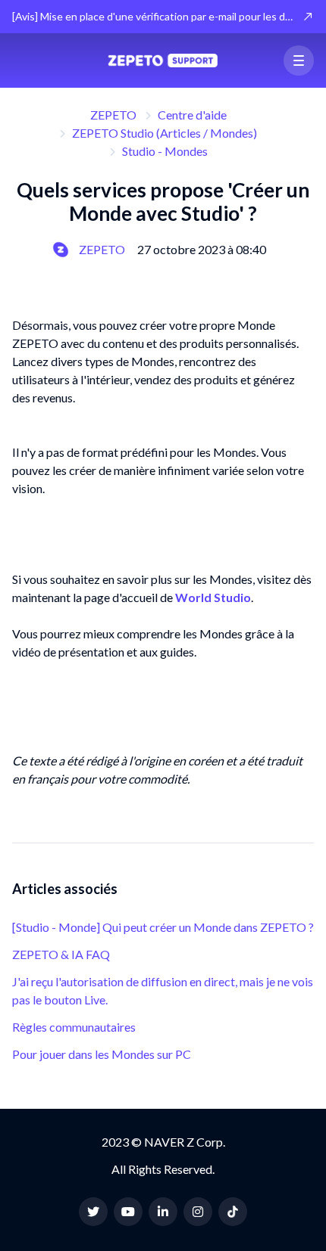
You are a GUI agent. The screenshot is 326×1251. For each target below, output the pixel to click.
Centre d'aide (192, 114)
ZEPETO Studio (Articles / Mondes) (164, 133)
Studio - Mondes (165, 151)
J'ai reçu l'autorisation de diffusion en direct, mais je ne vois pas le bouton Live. (162, 990)
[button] (299, 60)
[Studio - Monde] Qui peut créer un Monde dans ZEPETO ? (163, 927)
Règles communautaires (74, 1027)
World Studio (213, 597)
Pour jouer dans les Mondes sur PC (101, 1054)
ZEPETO (113, 114)
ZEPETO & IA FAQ (61, 954)
